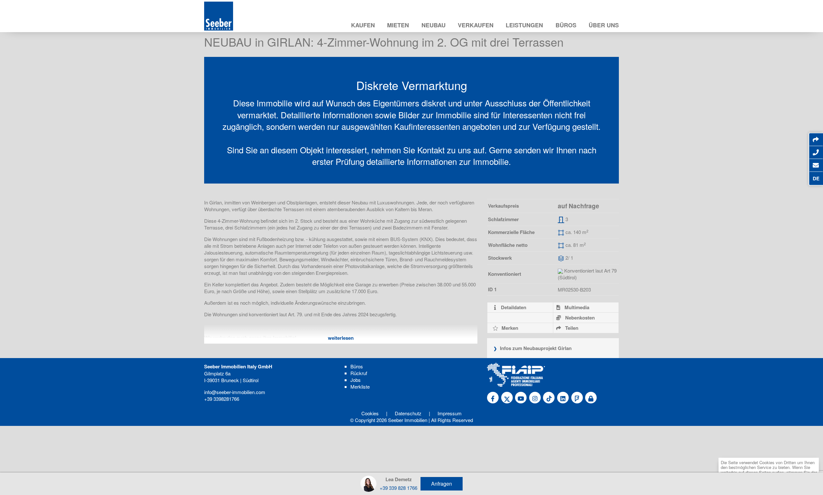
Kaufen (363, 25)
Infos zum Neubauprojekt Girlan (535, 348)
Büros (566, 25)
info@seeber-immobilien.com (234, 392)
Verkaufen (475, 25)
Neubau (433, 25)
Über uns (604, 25)
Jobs (355, 379)
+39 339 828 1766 (398, 487)
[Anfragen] (816, 165)
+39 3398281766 (221, 398)
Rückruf (358, 373)
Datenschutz (408, 413)
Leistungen (524, 25)
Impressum (450, 413)
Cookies (370, 413)
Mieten (398, 25)
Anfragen (441, 483)
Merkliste (360, 386)
